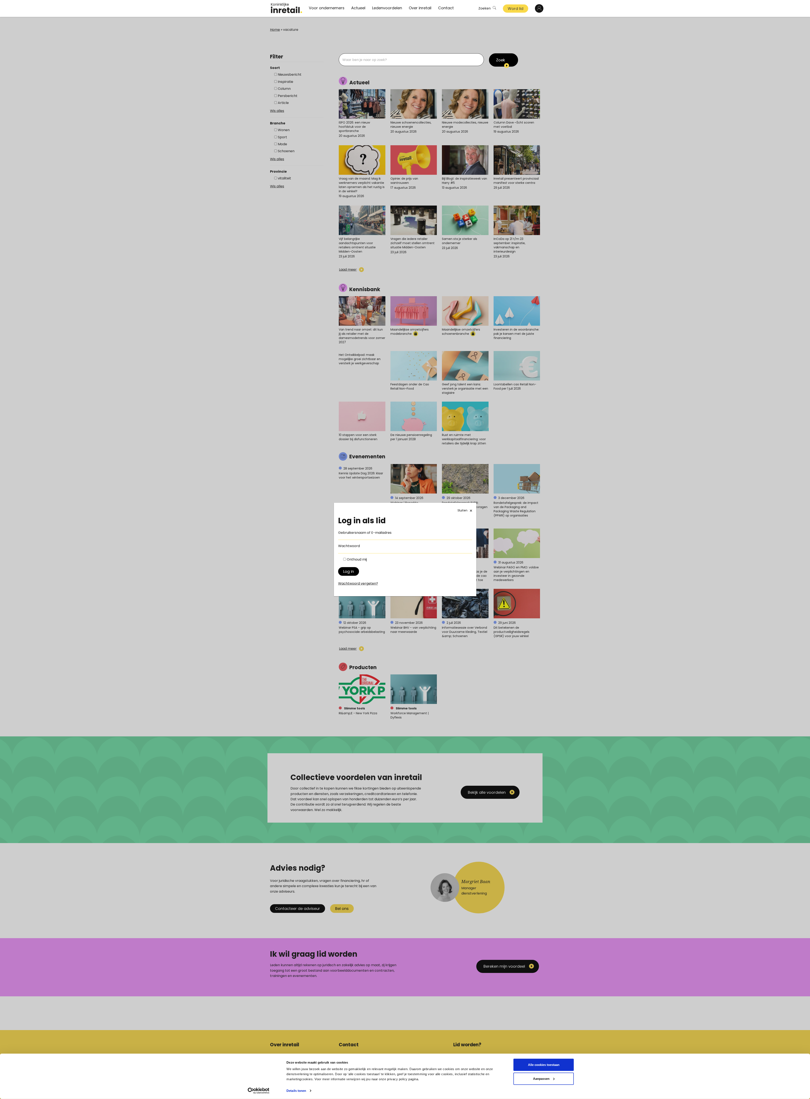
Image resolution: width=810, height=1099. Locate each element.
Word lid (515, 8)
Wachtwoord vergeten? (358, 583)
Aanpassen (541, 1078)
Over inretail (420, 8)
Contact (446, 8)
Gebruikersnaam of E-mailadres (365, 532)
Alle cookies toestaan (543, 1065)
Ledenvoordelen (387, 8)
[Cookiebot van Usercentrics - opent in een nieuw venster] (258, 1091)
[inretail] (286, 8)
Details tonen (296, 1090)
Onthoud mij (357, 559)
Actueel (358, 8)
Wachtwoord (349, 545)
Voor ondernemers (326, 8)
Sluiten (462, 510)
